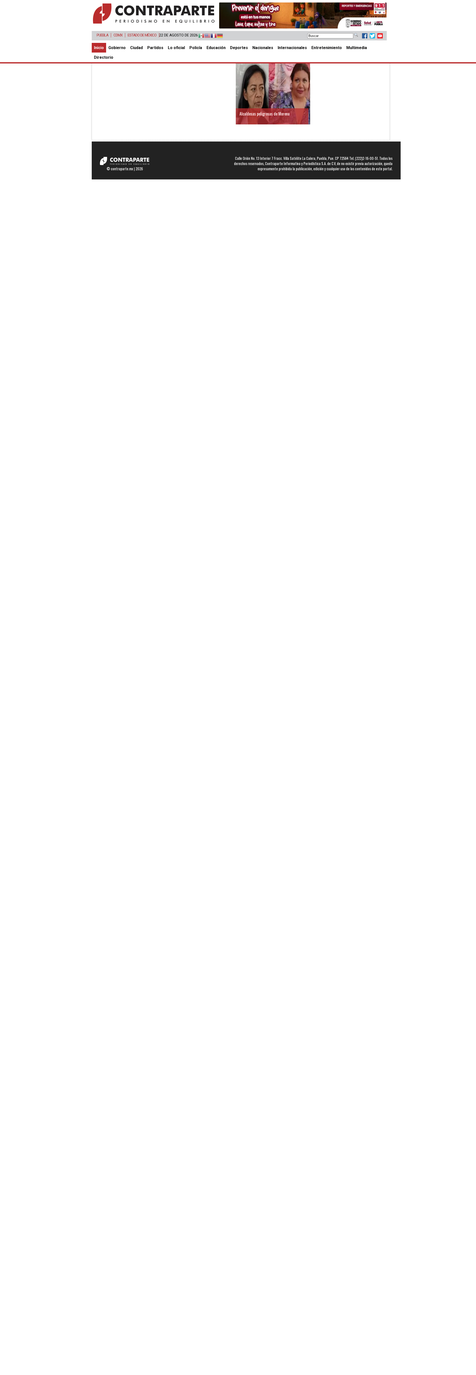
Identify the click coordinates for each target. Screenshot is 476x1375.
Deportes (239, 47)
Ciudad (136, 47)
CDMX (118, 35)
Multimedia (356, 47)
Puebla (102, 35)
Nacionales (262, 47)
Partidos (155, 47)
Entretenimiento (326, 47)
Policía (195, 47)
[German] (217, 36)
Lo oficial (176, 47)
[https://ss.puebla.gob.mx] (303, 15)
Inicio (99, 47)
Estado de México (142, 35)
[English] (205, 36)
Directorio (103, 57)
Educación (216, 47)
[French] (211, 36)
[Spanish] (199, 36)
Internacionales (292, 47)
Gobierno (117, 47)
